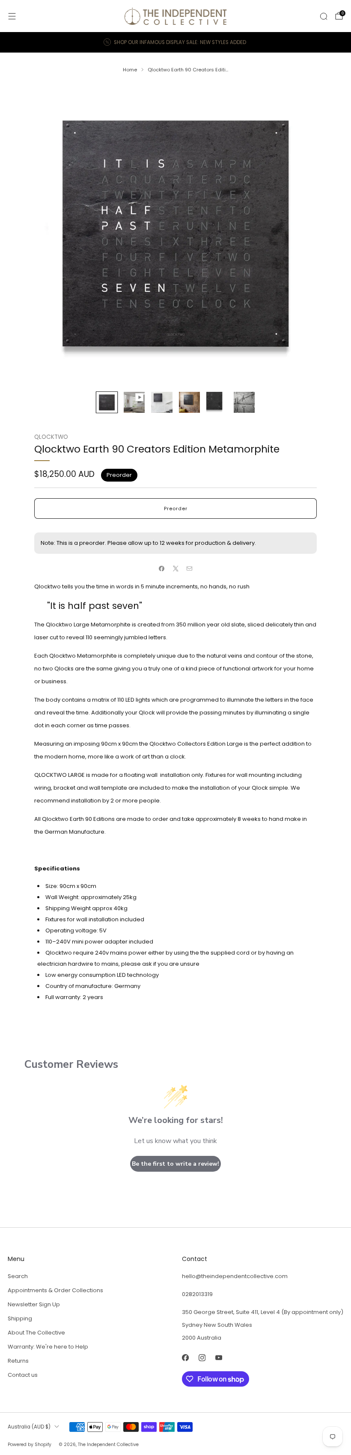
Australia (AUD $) (29, 1426)
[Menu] (12, 16)
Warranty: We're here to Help (48, 1347)
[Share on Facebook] (162, 568)
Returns (18, 1361)
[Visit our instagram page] (201, 1357)
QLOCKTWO (51, 437)
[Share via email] (189, 568)
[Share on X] (175, 568)
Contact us (23, 1375)
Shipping (20, 1318)
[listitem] (175, 42)
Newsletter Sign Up (34, 1304)
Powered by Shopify (29, 1444)
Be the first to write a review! (175, 1164)
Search (18, 1276)
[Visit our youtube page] (218, 1357)
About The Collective (36, 1333)
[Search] (323, 16)
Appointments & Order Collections (55, 1290)
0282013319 (197, 1294)
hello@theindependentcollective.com (235, 1276)
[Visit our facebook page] (185, 1357)
